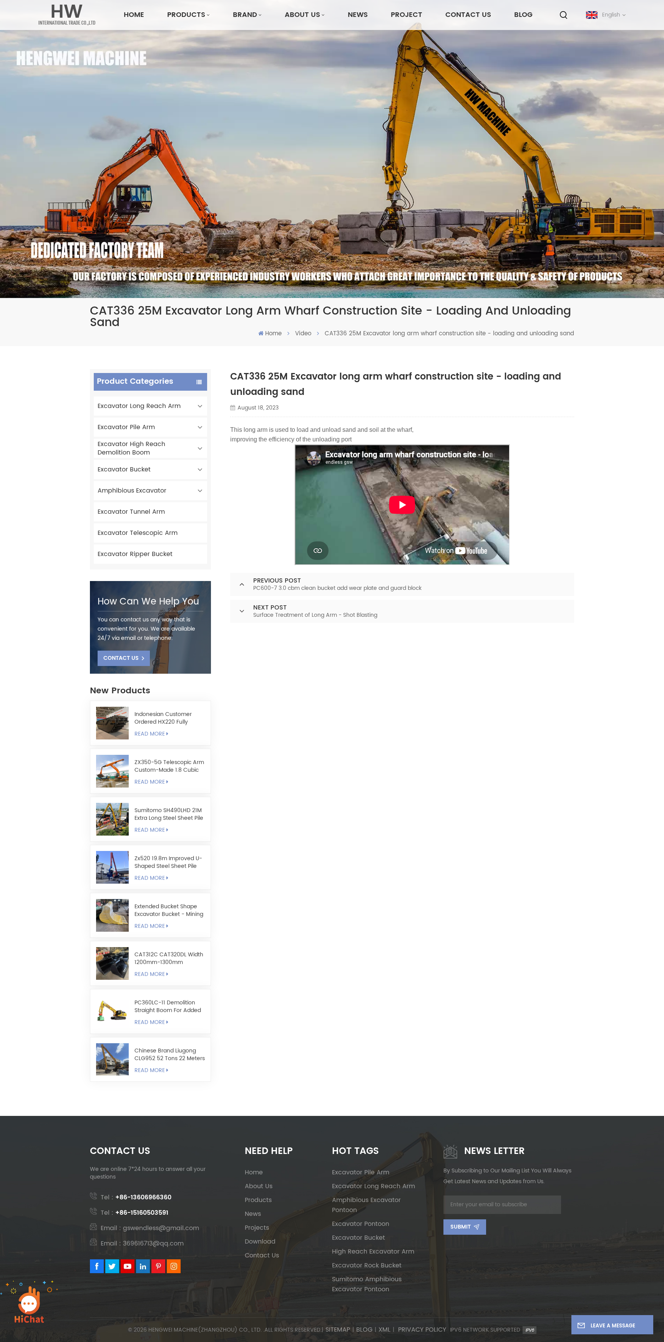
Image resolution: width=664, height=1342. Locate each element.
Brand (245, 14)
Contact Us (468, 14)
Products (186, 14)
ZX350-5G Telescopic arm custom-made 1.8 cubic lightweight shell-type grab (169, 766)
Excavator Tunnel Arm (131, 512)
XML (384, 1330)
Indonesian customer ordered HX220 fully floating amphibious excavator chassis (163, 718)
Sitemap (337, 1330)
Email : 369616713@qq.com (142, 1244)
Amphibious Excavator (132, 491)
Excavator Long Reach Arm (139, 406)
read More (149, 734)
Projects (257, 1228)
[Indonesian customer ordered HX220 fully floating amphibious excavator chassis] (112, 723)
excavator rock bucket (367, 1265)
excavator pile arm (360, 1172)
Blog (523, 14)
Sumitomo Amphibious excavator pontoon (367, 1284)
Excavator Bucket (124, 470)
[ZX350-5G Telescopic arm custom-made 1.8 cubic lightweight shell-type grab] (112, 771)
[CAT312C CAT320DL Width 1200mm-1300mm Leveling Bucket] (112, 963)
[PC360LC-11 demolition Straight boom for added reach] (112, 1011)
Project (406, 14)
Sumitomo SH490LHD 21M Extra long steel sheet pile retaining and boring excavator (168, 814)
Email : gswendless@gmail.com (150, 1228)
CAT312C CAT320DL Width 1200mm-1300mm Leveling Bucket (168, 958)
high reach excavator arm (373, 1252)
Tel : (136, 1197)
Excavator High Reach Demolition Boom (131, 448)
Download (260, 1242)
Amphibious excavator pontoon (366, 1205)
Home (134, 14)
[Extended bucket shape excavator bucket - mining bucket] (112, 915)
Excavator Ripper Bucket (135, 554)
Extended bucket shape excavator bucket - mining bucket (168, 910)
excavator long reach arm (373, 1186)
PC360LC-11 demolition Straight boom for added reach (167, 1006)
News (358, 14)
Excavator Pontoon (360, 1224)
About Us (302, 14)
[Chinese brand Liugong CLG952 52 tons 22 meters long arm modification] (112, 1059)
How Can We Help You (148, 601)
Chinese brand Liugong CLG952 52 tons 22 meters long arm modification (169, 1054)
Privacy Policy (422, 1330)
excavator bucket (358, 1238)
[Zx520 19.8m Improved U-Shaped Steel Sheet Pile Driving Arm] (112, 867)
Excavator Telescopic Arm (138, 533)
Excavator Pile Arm (126, 427)
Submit (460, 1226)
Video (303, 333)
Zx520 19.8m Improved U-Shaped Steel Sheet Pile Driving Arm (168, 862)
